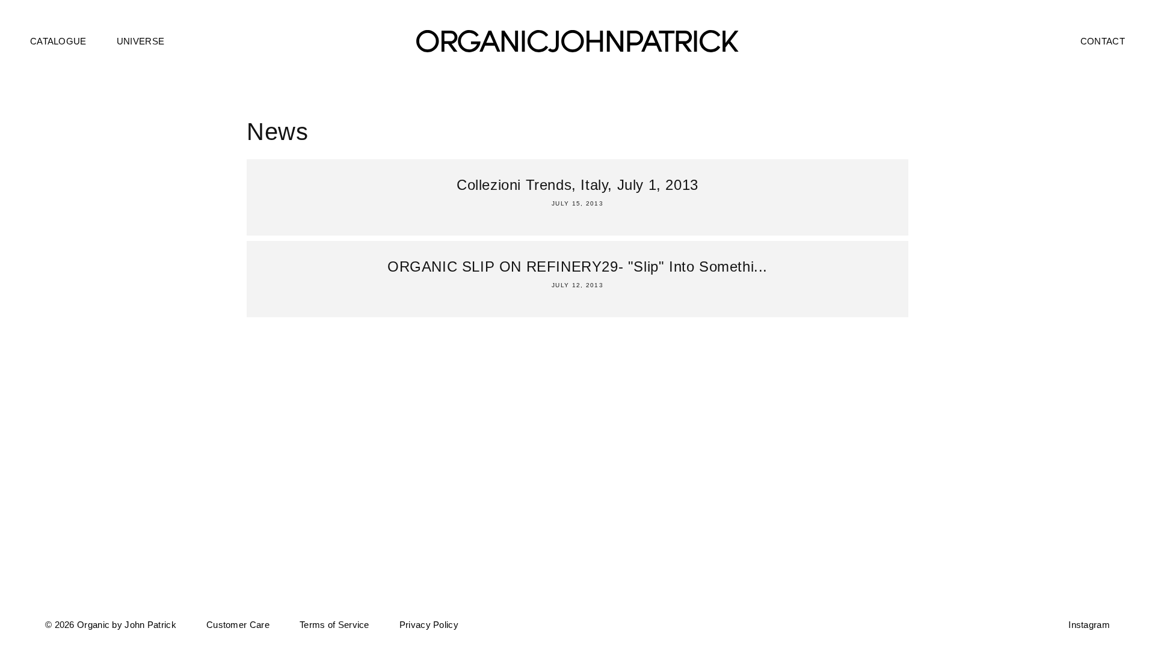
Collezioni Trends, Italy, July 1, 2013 (577, 185)
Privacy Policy (428, 625)
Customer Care (238, 625)
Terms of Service (334, 625)
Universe (140, 41)
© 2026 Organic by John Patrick (110, 625)
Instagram (1089, 625)
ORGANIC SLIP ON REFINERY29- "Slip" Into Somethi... (577, 266)
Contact (1102, 41)
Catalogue (58, 41)
